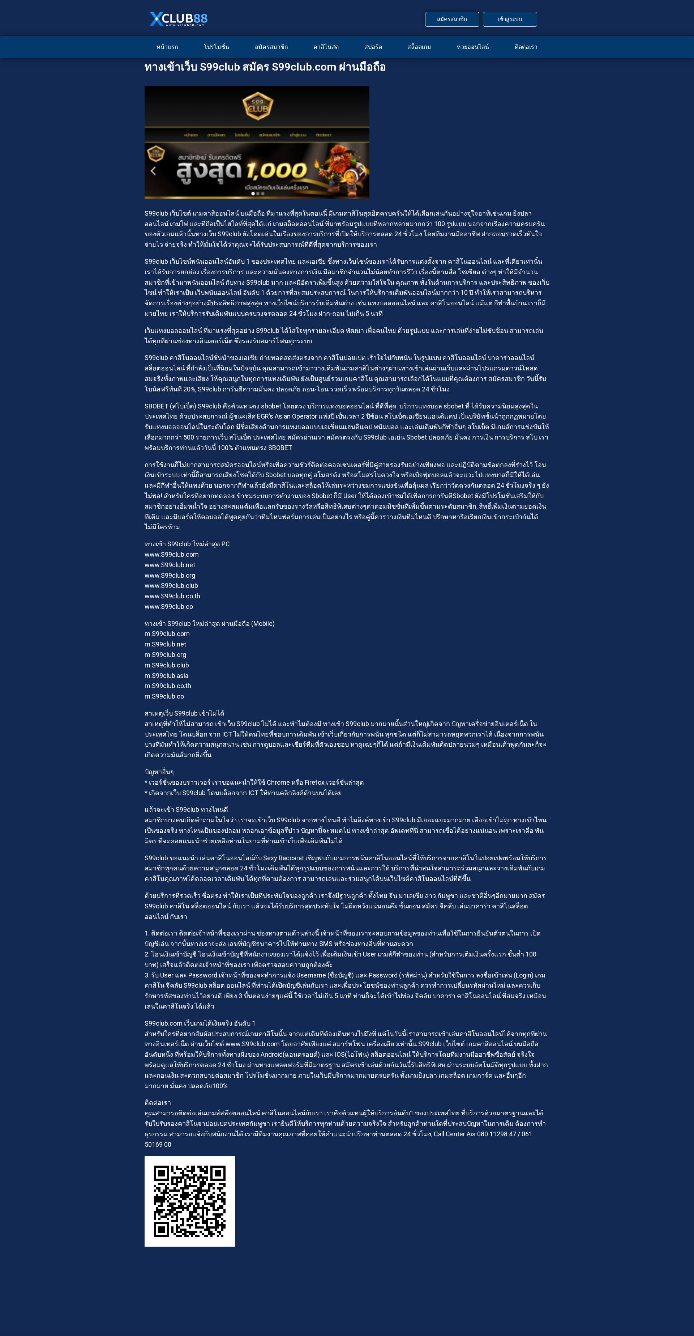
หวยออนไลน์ (473, 46)
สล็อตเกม (419, 46)
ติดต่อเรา (526, 46)
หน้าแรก (167, 46)
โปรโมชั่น (216, 46)
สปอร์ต (373, 46)
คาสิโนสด (326, 46)
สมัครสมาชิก (271, 46)
